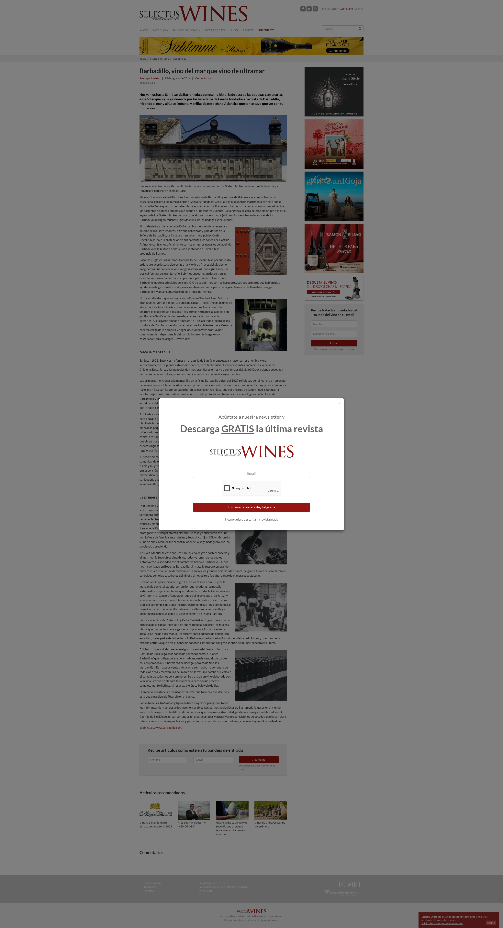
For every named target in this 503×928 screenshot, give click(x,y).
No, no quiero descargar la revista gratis (251, 519)
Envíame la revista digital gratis (251, 507)
